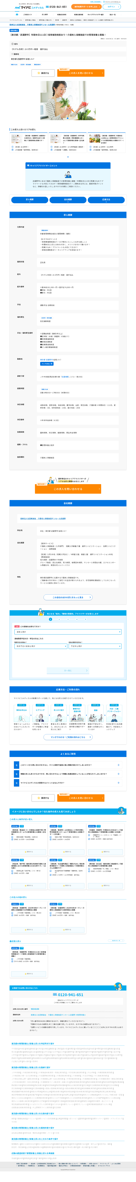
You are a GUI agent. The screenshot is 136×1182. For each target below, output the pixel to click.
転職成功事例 (61, 14)
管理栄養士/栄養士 (30, 20)
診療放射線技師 (75, 1166)
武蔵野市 (64, 20)
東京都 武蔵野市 (46, 359)
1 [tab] (68, 119)
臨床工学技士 (63, 1166)
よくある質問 (115, 1164)
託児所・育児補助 (26, 64)
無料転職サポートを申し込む (86, 6)
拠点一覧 (112, 14)
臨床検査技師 (51, 1166)
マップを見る (46, 364)
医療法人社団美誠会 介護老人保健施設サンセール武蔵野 (43, 518)
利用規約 (83, 1164)
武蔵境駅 (65, 376)
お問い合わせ (93, 1164)
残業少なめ (14, 64)
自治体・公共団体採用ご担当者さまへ (43, 1164)
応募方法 (106, 199)
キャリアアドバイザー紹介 (95, 14)
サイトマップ (104, 1164)
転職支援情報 (78, 14)
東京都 (57, 20)
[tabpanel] (68, 100)
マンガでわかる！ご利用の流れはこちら (68, 737)
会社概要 (68, 199)
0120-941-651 (56, 7)
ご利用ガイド (27, 14)
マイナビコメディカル (16, 20)
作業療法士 (31, 1166)
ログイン (111, 6)
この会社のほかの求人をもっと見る (68, 597)
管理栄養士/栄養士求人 (45, 20)
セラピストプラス (104, 1166)
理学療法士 (21, 1166)
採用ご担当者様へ (95, 2)
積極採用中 (37, 64)
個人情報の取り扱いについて (68, 1164)
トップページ (17, 14)
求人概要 (30, 199)
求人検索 (44, 14)
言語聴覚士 (41, 1166)
